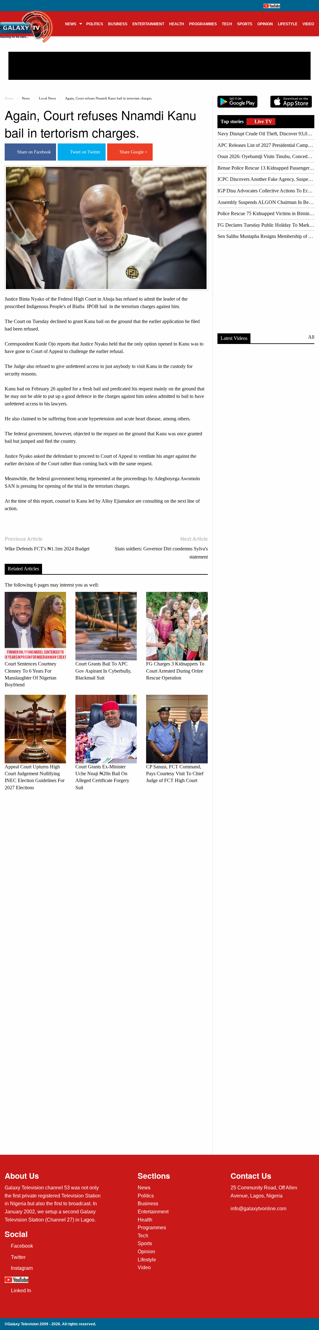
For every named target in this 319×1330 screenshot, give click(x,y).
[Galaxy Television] (26, 21)
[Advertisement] (159, 66)
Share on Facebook (33, 152)
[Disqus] (106, 883)
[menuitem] (73, 23)
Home (9, 98)
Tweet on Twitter (84, 152)
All (311, 337)
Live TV (262, 121)
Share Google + (132, 152)
